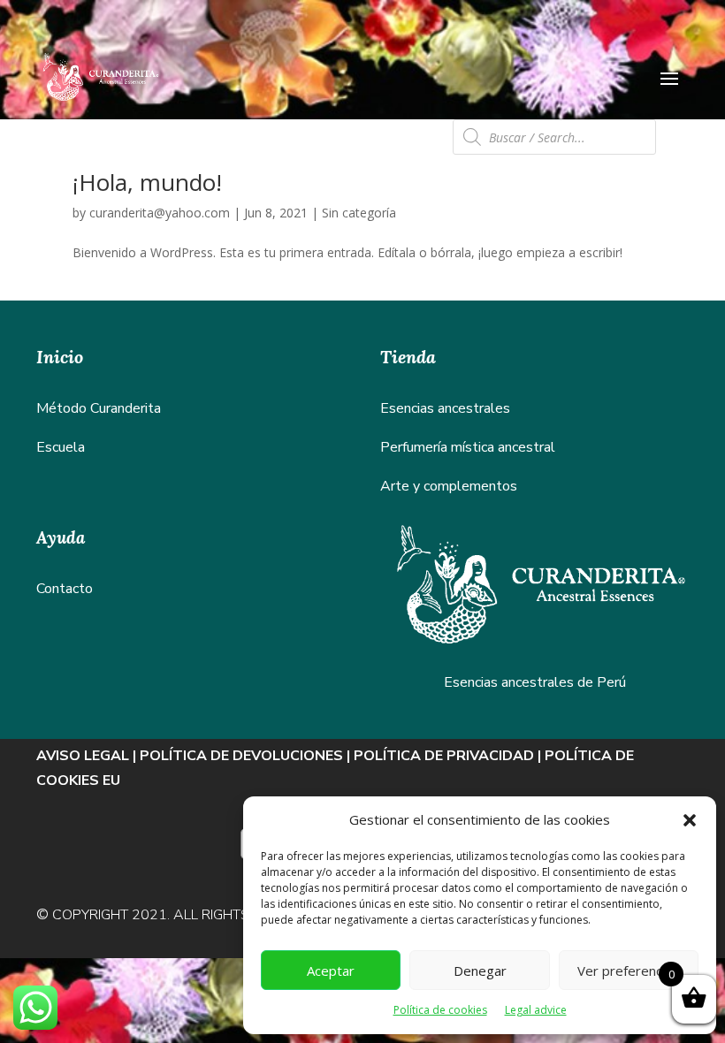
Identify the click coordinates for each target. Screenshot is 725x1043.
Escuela (60, 447)
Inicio (59, 357)
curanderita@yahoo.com (159, 212)
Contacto (64, 588)
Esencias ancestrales (445, 408)
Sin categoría (359, 212)
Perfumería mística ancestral (467, 447)
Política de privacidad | (449, 755)
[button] (689, 820)
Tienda (408, 357)
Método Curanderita (98, 408)
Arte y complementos (448, 486)
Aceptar (331, 970)
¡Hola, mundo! (147, 182)
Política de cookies (440, 1009)
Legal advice (536, 1009)
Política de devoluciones (241, 755)
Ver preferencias (628, 970)
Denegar (480, 970)
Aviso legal (82, 755)
